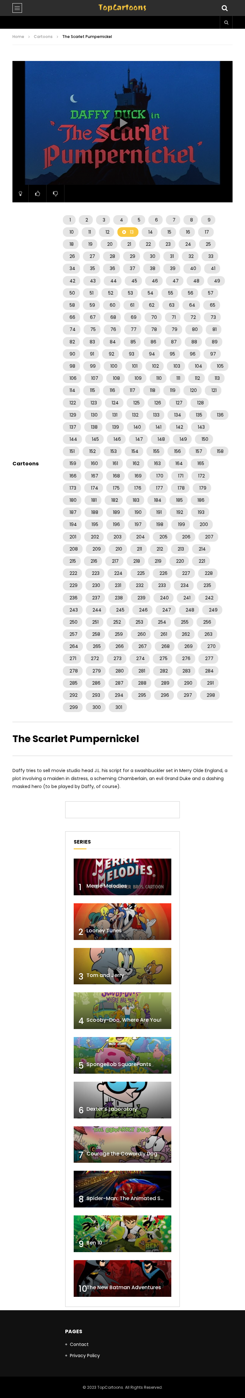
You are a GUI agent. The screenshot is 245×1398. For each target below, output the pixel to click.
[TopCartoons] (122, 8)
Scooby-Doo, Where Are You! (123, 1020)
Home (18, 36)
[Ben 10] (122, 1233)
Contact (79, 1344)
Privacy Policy (85, 1355)
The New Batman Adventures (123, 1287)
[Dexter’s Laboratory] (122, 1100)
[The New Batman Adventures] (122, 1278)
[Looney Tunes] (122, 921)
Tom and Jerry (105, 975)
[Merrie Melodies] (122, 877)
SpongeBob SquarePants (118, 1064)
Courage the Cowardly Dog (121, 1153)
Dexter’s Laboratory (111, 1109)
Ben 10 (94, 1242)
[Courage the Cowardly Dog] (122, 1144)
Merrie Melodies (106, 886)
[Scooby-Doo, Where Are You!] (122, 1010)
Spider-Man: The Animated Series (129, 1198)
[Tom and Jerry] (122, 966)
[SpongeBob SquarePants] (122, 1055)
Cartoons (43, 36)
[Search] (225, 8)
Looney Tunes (104, 930)
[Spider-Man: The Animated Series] (122, 1189)
